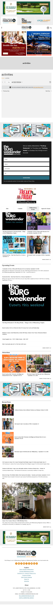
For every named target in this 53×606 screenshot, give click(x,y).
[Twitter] (26, 563)
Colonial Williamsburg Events (26, 571)
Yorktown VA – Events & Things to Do (26, 573)
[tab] (7, 208)
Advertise (26, 581)
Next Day (48, 91)
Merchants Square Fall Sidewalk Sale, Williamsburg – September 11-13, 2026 (38, 375)
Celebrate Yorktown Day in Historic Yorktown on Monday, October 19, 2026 (31, 410)
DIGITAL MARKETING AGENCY (26, 597)
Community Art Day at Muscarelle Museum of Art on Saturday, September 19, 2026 (38, 232)
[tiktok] (29, 563)
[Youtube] (24, 563)
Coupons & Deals (26, 575)
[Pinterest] (21, 563)
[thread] (37, 563)
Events (3, 78)
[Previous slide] (4, 365)
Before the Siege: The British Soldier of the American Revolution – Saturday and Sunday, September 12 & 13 (26, 475)
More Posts (46, 526)
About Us (26, 579)
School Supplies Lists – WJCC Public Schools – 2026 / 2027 (15, 339)
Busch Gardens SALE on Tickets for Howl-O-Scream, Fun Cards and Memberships (20, 327)
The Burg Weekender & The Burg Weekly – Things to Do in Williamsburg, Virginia (14, 232)
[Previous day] (2, 82)
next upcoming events (38, 87)
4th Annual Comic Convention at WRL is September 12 (38, 256)
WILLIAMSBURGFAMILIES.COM (26, 595)
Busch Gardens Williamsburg (26, 569)
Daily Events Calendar (26, 577)
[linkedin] (34, 563)
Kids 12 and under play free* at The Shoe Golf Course (14, 344)
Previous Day (6, 91)
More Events (45, 259)
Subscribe (26, 177)
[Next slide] (49, 365)
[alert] (26, 87)
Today (9, 82)
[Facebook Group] (32, 563)
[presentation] (14, 221)
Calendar (48, 28)
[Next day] (5, 82)
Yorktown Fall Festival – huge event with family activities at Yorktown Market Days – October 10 (23, 468)
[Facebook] (16, 563)
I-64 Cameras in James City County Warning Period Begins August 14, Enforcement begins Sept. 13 (24, 462)
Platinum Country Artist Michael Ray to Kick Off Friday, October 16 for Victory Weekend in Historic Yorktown (24, 333)
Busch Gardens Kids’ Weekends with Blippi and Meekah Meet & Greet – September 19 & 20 (12, 375)
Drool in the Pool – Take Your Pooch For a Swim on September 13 (14, 256)
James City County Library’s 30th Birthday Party (14, 520)
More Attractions (44, 378)
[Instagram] (19, 563)
